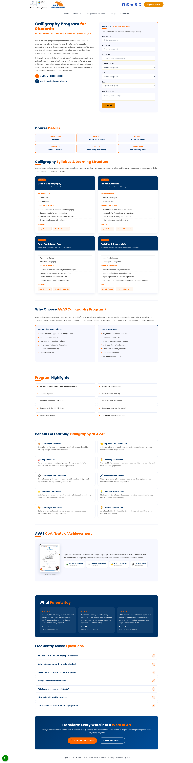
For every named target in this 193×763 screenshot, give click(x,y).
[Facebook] (123, 4)
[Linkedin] (140, 4)
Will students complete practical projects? (96, 672)
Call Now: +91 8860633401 (51, 76)
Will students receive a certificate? (96, 689)
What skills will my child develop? (96, 697)
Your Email (106, 45)
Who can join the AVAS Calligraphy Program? (96, 655)
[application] (82, 13)
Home (66, 14)
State (104, 82)
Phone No (106, 54)
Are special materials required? (96, 680)
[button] (154, 4)
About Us (77, 14)
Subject (105, 73)
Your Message (108, 91)
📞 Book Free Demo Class (82, 740)
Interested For (108, 64)
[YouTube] (131, 4)
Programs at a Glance (96, 14)
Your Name (106, 36)
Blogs (113, 14)
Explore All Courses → (112, 740)
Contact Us (124, 14)
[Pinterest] (136, 4)
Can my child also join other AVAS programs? (96, 705)
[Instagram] (127, 4)
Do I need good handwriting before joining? (96, 664)
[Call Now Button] (5, 758)
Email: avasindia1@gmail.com (53, 81)
